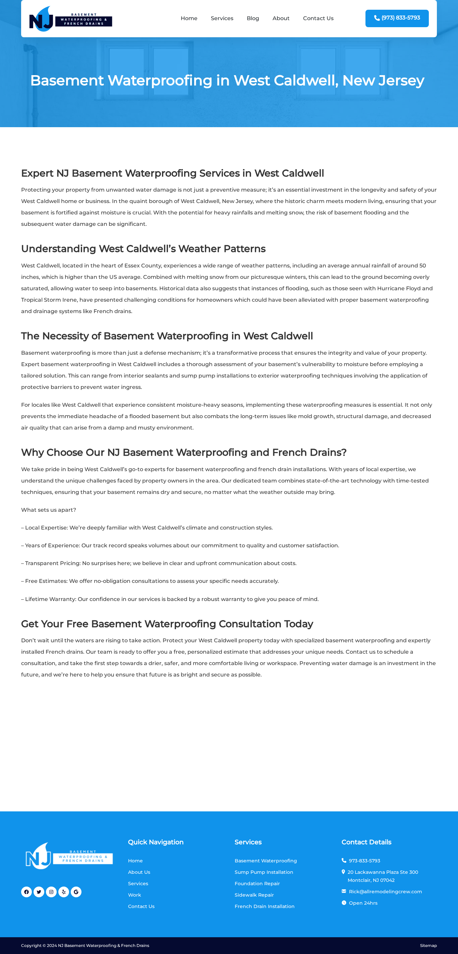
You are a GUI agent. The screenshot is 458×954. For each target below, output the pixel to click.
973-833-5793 (364, 861)
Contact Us (318, 18)
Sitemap (428, 945)
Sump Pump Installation (264, 872)
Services (222, 18)
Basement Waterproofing (266, 861)
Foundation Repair (257, 884)
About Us (139, 872)
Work (134, 895)
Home (189, 18)
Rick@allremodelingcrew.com (385, 892)
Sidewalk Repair (254, 895)
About (281, 18)
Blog (253, 18)
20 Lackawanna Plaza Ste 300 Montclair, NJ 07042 (383, 876)
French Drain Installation (265, 906)
